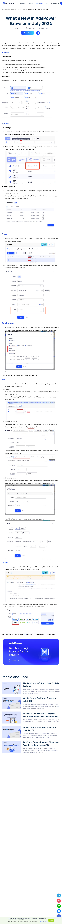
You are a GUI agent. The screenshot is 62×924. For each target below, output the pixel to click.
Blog (8, 9)
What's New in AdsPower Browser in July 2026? (16, 697)
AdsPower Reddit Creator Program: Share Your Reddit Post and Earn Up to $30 (25, 712)
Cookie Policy (44, 922)
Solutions (30, 1)
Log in (57, 3)
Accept (51, 920)
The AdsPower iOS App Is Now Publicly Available (16, 683)
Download (52, 1)
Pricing (47, 1)
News (14, 9)
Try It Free (27, 33)
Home (4, 9)
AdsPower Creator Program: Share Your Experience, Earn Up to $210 (22, 742)
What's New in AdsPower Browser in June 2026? (16, 727)
